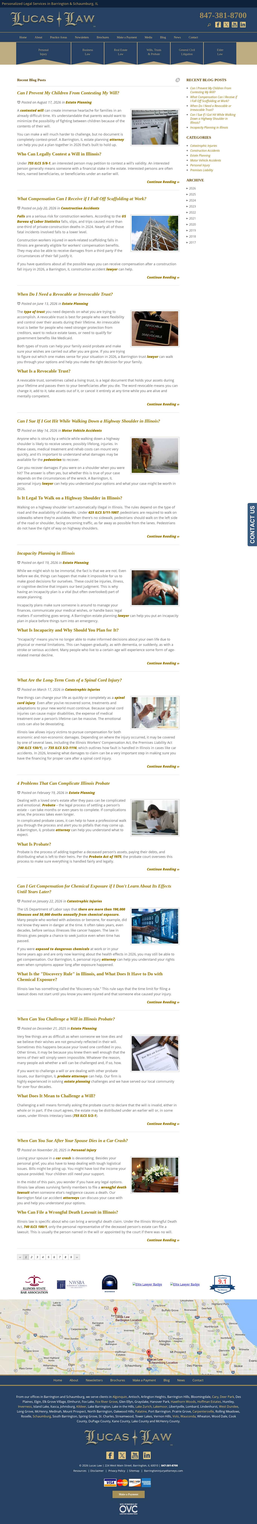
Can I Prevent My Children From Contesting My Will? (210, 90)
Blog (163, 37)
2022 (191, 212)
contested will (31, 110)
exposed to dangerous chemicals (62, 949)
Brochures (103, 37)
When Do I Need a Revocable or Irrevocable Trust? (210, 108)
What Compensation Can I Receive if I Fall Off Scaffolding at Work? (213, 99)
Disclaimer (97, 1470)
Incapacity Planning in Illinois (209, 127)
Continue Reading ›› (163, 182)
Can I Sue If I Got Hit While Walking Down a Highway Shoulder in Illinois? (213, 119)
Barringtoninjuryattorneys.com (163, 1470)
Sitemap (134, 1470)
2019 (191, 230)
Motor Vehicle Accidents (82, 430)
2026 (191, 188)
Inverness (25, 1406)
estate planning (77, 1081)
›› (77, 1257)
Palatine (141, 1411)
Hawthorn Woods (183, 1402)
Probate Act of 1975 (104, 856)
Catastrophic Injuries (82, 689)
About (38, 37)
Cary (215, 1397)
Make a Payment (127, 37)
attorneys (79, 1076)
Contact (193, 37)
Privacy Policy (116, 1470)
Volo (176, 1416)
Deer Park (227, 1397)
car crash (63, 1158)
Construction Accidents (80, 208)
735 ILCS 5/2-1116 (62, 747)
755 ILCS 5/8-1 (38, 163)
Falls (21, 216)
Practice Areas (58, 37)
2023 (191, 206)
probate (64, 1076)
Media (148, 37)
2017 (191, 242)
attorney (116, 139)
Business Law (87, 52)
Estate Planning (79, 102)
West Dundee (228, 1406)
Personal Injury (43, 52)
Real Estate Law (120, 52)
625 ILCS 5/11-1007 (103, 512)
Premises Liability (201, 170)
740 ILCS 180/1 (35, 1226)
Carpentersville (203, 1411)
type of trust (34, 311)
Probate (48, 805)
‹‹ (20, 1257)
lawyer (111, 269)
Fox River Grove (106, 1402)
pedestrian (52, 459)
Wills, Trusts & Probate (154, 52)
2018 (191, 236)
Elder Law (220, 52)
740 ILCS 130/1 (29, 747)
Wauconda (188, 1416)
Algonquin (120, 1397)
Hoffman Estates (209, 1402)
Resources (79, 1470)
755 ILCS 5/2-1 (85, 1115)
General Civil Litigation (187, 52)
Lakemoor (160, 1406)
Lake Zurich (143, 1406)
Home (23, 37)
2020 (191, 224)
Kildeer (81, 1406)
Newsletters (82, 37)
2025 (191, 194)
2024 (191, 200)
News (177, 37)
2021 (191, 218)
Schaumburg (42, 1416)
